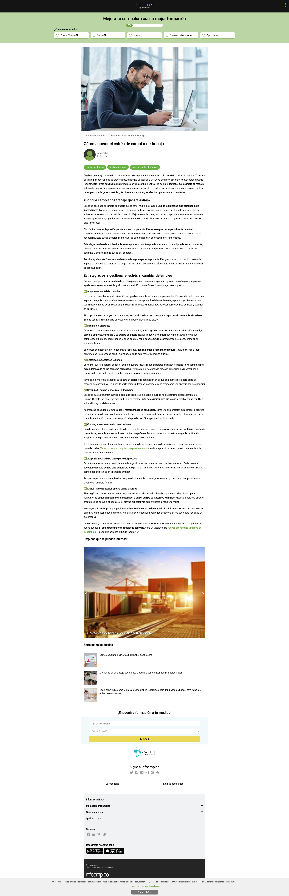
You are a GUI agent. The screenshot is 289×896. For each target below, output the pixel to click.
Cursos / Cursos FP (70, 35)
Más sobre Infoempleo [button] (98, 805)
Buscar (144, 739)
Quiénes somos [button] (94, 812)
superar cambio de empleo (145, 167)
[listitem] (90, 666)
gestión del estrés (118, 167)
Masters (137, 35)
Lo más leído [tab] (112, 783)
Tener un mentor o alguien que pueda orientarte (124, 448)
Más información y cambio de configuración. (144, 886)
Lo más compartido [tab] (173, 783)
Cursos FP (102, 35)
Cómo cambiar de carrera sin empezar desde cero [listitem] (125, 655)
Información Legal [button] (95, 799)
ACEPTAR (145, 892)
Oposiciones (212, 35)
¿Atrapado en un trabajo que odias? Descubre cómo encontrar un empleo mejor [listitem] (140, 672)
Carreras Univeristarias (181, 35)
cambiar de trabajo (95, 167)
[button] (285, 5)
